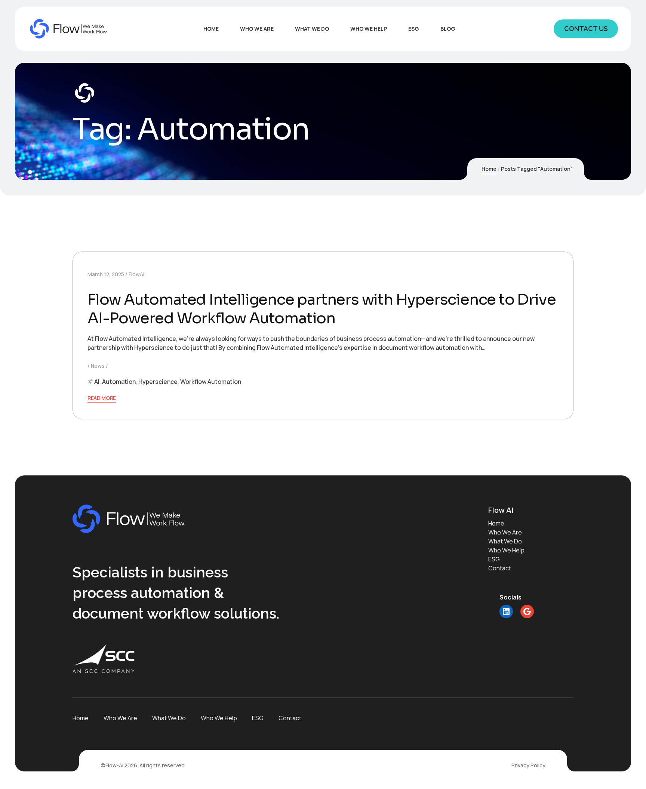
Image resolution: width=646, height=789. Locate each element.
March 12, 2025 (105, 274)
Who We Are (505, 532)
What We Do (505, 541)
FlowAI (136, 274)
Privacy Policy (528, 765)
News (98, 365)
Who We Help (506, 550)
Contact (499, 568)
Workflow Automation (210, 381)
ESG (494, 559)
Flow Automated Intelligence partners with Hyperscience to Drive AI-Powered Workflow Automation (321, 309)
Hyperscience (158, 381)
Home (489, 168)
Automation (119, 381)
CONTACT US (586, 29)
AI (96, 381)
